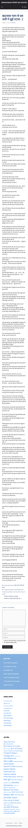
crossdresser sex (17, 756)
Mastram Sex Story (11, 790)
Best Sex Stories (8, 744)
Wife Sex (17, 811)
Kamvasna (8, 785)
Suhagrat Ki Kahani (9, 809)
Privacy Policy (9, 823)
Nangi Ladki (9, 794)
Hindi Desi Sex (9, 771)
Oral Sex (15, 592)
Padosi (14, 797)
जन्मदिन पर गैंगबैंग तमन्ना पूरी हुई (11, 596)
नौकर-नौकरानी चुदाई (8, 718)
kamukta (9, 592)
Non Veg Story (19, 795)
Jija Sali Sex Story (7, 782)
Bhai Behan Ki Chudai (12, 746)
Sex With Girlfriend (11, 807)
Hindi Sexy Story (10, 777)
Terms (15, 823)
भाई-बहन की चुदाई (8, 725)
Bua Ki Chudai (7, 748)
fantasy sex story (18, 761)
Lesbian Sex (15, 785)
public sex (7, 803)
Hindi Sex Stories (8, 706)
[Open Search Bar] (2, 7)
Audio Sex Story (9, 742)
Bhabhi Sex (7, 703)
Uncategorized (8, 708)
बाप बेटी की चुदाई (7, 723)
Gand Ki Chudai (10, 766)
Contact (20, 823)
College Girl (9, 755)
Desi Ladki (8, 761)
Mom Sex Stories (17, 792)
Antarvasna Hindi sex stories (14, 2)
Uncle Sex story (8, 811)
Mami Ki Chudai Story (9, 787)
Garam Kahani (9, 769)
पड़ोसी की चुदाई (7, 720)
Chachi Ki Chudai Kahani (15, 751)
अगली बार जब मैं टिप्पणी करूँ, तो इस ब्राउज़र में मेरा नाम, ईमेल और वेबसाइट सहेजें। (15, 641)
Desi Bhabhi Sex (18, 589)
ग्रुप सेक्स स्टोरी (7, 713)
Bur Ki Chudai (16, 748)
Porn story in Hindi (11, 800)
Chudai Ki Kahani (9, 589)
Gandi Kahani (9, 764)
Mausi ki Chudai (7, 792)
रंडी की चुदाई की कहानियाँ (9, 813)
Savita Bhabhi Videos (8, 805)
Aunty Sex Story (8, 585)
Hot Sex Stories (17, 780)
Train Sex (17, 809)
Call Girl (6, 751)
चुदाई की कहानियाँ (7, 716)
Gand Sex (19, 766)
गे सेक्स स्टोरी (16, 585)
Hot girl (4, 592)
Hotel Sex (20, 777)
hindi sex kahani (10, 774)
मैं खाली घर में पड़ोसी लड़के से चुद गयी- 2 (13, 598)
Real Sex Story (16, 803)
